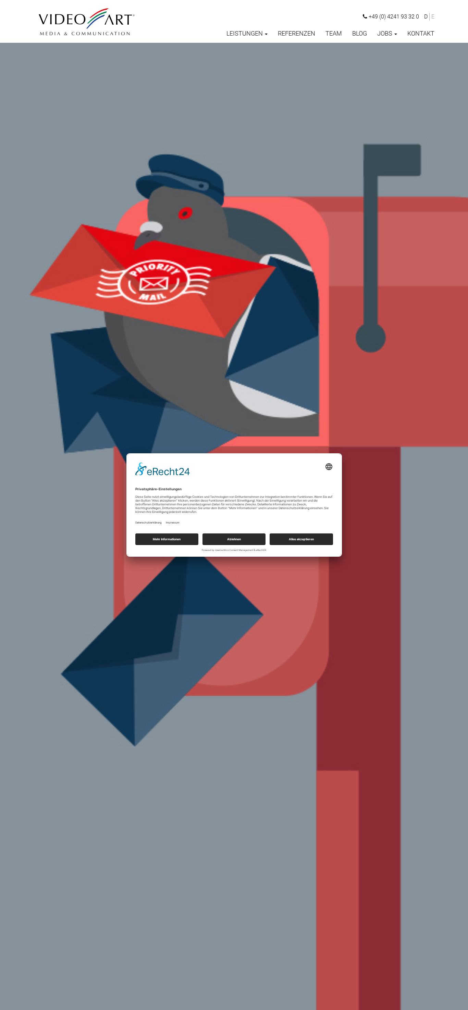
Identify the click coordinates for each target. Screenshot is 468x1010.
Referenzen (296, 33)
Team (333, 33)
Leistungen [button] (245, 33)
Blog (359, 33)
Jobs (385, 33)
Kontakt (420, 33)
